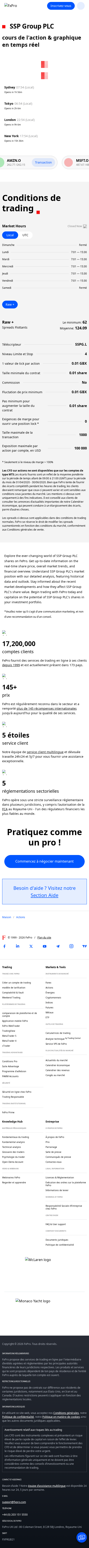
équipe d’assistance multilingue (47, 1486)
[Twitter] (31, 946)
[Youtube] (44, 946)
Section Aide (44, 895)
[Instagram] (71, 946)
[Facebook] (4, 946)
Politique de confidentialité (18, 1417)
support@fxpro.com (14, 1502)
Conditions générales (66, 1413)
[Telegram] (58, 946)
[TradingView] (85, 946)
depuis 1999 (11, 665)
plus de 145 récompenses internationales (47, 708)
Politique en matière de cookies (61, 1417)
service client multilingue (45, 752)
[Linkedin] (18, 946)
